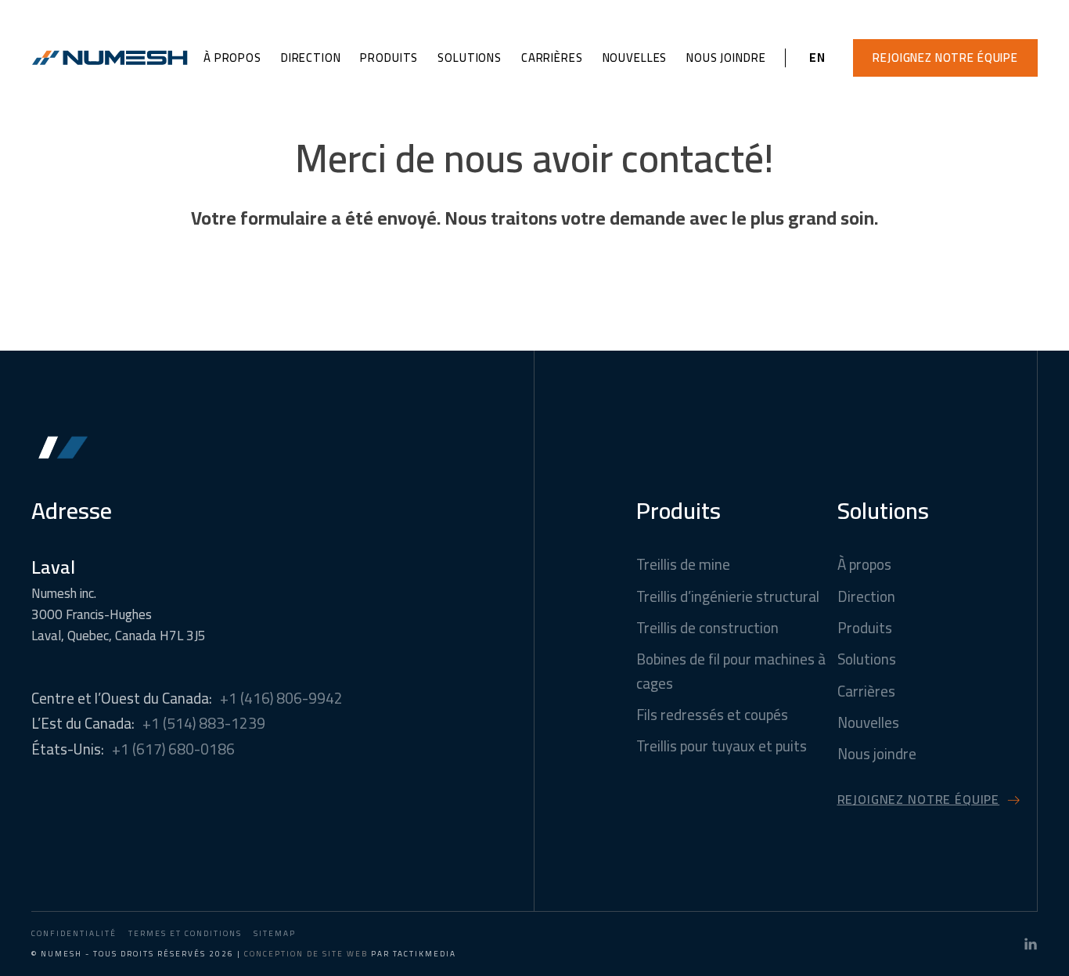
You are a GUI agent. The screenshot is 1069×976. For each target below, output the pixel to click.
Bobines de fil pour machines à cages (731, 671)
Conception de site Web (306, 953)
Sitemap (275, 933)
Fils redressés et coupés (712, 714)
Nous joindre (725, 58)
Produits (389, 58)
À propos (232, 58)
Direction (311, 58)
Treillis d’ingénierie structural (727, 596)
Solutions (469, 58)
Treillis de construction (707, 627)
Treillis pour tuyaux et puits (721, 746)
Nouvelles (635, 58)
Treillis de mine (683, 564)
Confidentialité (74, 933)
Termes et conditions (185, 933)
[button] (945, 58)
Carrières (552, 58)
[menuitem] (817, 58)
